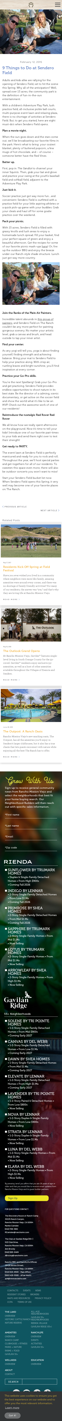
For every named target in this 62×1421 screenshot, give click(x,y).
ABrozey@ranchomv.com (16, 1255)
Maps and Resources (18, 1298)
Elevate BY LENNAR (29, 1082)
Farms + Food (12, 1351)
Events (27, 1290)
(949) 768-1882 (11, 1229)
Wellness (10, 1360)
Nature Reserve (13, 1323)
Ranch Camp (12, 1340)
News (38, 1290)
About (9, 1370)
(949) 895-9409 (12, 1252)
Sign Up (12, 1198)
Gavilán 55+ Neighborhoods (40, 1318)
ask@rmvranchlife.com (15, 1278)
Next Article (49, 510)
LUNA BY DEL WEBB (31, 1155)
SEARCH (13, 1381)
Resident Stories (16, 1294)
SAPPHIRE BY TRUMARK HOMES (30, 936)
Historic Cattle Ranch (18, 1319)
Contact (10, 1374)
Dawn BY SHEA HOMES (32, 1064)
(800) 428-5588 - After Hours (18, 1275)
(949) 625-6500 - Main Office (18, 1271)
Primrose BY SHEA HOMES (32, 915)
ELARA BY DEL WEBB (30, 1172)
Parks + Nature (13, 1347)
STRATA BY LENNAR (28, 1137)
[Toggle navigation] (58, 5)
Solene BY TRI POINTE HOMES (29, 1028)
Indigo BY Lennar (32, 896)
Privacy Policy (43, 1298)
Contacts (12, 1290)
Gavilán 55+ (11, 1354)
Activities (36, 1343)
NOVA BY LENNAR (28, 1120)
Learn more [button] (12, 1407)
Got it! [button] (12, 1415)
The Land (10, 1312)
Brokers (34, 1294)
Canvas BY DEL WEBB (29, 1047)
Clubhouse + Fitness (16, 1343)
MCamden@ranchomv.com (17, 1232)
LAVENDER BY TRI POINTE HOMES (31, 1101)
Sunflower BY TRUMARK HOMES (31, 877)
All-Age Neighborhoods (40, 1312)
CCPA (10, 1302)
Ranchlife (37, 1332)
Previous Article (15, 506)
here (45, 246)
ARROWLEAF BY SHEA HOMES (30, 977)
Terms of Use (24, 1302)
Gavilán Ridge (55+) (41, 1326)
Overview (10, 1316)
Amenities (10, 1332)
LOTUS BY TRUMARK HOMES (30, 957)
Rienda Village (39, 1323)
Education (37, 1360)
